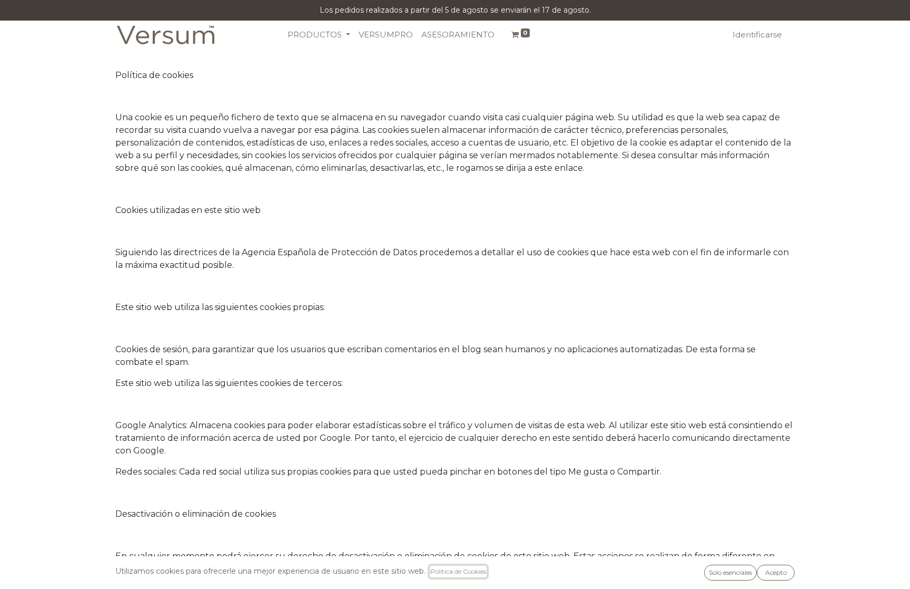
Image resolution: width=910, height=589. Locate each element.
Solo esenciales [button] (730, 572)
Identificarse (757, 35)
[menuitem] (385, 35)
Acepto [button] (776, 572)
